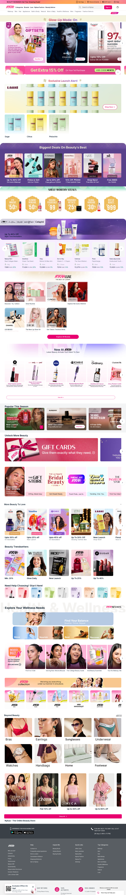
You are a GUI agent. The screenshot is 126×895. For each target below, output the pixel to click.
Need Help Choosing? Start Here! (24, 585)
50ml (26, 264)
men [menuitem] (71, 11)
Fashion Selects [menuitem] (88, 11)
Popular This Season (16, 406)
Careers (10, 853)
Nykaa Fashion (39, 7)
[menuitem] (114, 13)
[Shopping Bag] (117, 7)
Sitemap (77, 862)
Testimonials (11, 861)
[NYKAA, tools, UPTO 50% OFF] (36, 699)
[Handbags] (48, 756)
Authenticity (11, 856)
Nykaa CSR (11, 864)
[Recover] (105, 633)
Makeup (100, 848)
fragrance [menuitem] (78, 11)
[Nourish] (49, 633)
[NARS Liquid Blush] (92, 165)
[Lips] (10, 592)
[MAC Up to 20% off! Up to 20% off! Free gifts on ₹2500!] (53, 165)
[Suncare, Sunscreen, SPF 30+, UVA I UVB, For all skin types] (115, 592)
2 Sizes (62, 264)
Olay (41, 259)
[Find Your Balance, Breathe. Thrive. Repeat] (77, 619)
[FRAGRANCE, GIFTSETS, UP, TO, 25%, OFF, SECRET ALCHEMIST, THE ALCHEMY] (73, 204)
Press (9, 858)
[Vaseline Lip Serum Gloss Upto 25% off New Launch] (37, 522)
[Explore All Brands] (63, 339)
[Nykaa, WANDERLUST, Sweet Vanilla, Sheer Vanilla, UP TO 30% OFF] (79, 699)
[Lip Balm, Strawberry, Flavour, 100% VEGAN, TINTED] (23, 592)
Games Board (57, 851)
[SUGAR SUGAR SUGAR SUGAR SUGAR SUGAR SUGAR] (103, 563)
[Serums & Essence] (76, 592)
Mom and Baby (102, 862)
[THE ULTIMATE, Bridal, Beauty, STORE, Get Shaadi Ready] (56, 481)
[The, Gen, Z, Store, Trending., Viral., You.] (97, 481)
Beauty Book (56, 848)
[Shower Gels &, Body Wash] (102, 592)
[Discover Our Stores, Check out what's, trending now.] (15, 481)
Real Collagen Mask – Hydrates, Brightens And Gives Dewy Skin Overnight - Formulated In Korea (12, 261)
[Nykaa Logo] (10, 6)
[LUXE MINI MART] (15, 292)
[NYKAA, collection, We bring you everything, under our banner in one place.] (63, 683)
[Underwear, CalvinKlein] (107, 730)
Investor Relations (13, 872)
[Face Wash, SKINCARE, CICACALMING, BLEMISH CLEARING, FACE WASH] (49, 592)
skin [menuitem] (16, 11)
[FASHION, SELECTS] (17, 790)
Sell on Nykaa (34, 862)
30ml (43, 264)
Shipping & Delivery (36, 859)
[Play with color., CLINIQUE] (57, 292)
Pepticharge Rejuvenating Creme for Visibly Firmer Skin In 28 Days (99, 261)
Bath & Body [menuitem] (36, 11)
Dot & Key (60, 259)
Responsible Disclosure (15, 869)
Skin (99, 851)
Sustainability (12, 866)
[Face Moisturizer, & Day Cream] (89, 592)
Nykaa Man (78, 854)
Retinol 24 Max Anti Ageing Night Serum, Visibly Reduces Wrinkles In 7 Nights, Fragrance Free (46, 261)
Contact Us (33, 848)
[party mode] (63, 18)
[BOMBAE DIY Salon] (59, 522)
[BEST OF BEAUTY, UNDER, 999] (112, 204)
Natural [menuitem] (43, 11)
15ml (113, 264)
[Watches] (18, 756)
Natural (100, 869)
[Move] (21, 633)
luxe (31, 7)
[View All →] (63, 398)
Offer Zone (78, 848)
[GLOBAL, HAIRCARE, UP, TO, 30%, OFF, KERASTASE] (92, 204)
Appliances (101, 859)
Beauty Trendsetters (16, 546)
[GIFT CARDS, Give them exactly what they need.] (51, 449)
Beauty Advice (50, 7)
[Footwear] (107, 756)
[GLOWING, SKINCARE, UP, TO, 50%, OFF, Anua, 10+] (33, 204)
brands (26, 7)
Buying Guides (57, 854)
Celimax (77, 259)
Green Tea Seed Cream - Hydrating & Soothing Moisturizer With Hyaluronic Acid (29, 261)
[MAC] (57, 317)
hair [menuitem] (20, 11)
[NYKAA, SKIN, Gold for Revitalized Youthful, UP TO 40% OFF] (15, 699)
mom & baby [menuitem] (51, 11)
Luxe (99, 872)
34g (8, 264)
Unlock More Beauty (16, 435)
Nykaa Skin (8, 259)
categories (19, 7)
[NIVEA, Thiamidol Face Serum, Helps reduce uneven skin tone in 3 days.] (56, 374)
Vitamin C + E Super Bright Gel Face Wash (64, 261)
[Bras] (18, 730)
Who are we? (11, 850)
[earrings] (48, 730)
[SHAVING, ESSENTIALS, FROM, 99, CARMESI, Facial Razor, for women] (53, 204)
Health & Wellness (103, 864)
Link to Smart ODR (13, 874)
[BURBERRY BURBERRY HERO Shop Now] (66, 419)
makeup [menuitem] (10, 11)
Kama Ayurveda (115, 259)
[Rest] (77, 633)
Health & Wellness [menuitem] (63, 11)
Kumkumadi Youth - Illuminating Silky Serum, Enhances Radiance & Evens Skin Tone (117, 261)
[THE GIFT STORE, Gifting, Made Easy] (35, 481)
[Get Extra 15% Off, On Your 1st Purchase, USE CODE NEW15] (63, 70)
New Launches (79, 851)
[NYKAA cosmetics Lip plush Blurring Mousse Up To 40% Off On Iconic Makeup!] (14, 165)
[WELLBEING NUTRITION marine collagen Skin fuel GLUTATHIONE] (37, 563)
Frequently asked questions (38, 851)
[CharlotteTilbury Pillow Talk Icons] (73, 165)
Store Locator (34, 854)
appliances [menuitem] (26, 11)
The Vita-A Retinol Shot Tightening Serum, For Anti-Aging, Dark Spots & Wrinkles (82, 261)
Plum (94, 259)
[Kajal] (63, 592)
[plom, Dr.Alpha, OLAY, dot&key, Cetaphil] (63, 229)
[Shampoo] (36, 592)
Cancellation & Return (36, 856)
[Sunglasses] (78, 730)
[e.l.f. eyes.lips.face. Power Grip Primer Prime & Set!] (33, 165)
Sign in (108, 7)
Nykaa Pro (78, 859)
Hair (99, 854)
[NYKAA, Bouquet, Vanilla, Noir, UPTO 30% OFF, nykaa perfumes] (100, 699)
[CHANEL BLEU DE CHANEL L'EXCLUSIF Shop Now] (67, 42)
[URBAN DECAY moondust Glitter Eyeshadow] (112, 165)
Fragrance (101, 867)
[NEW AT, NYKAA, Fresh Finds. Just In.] (76, 481)
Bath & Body (101, 856)
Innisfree (25, 259)
